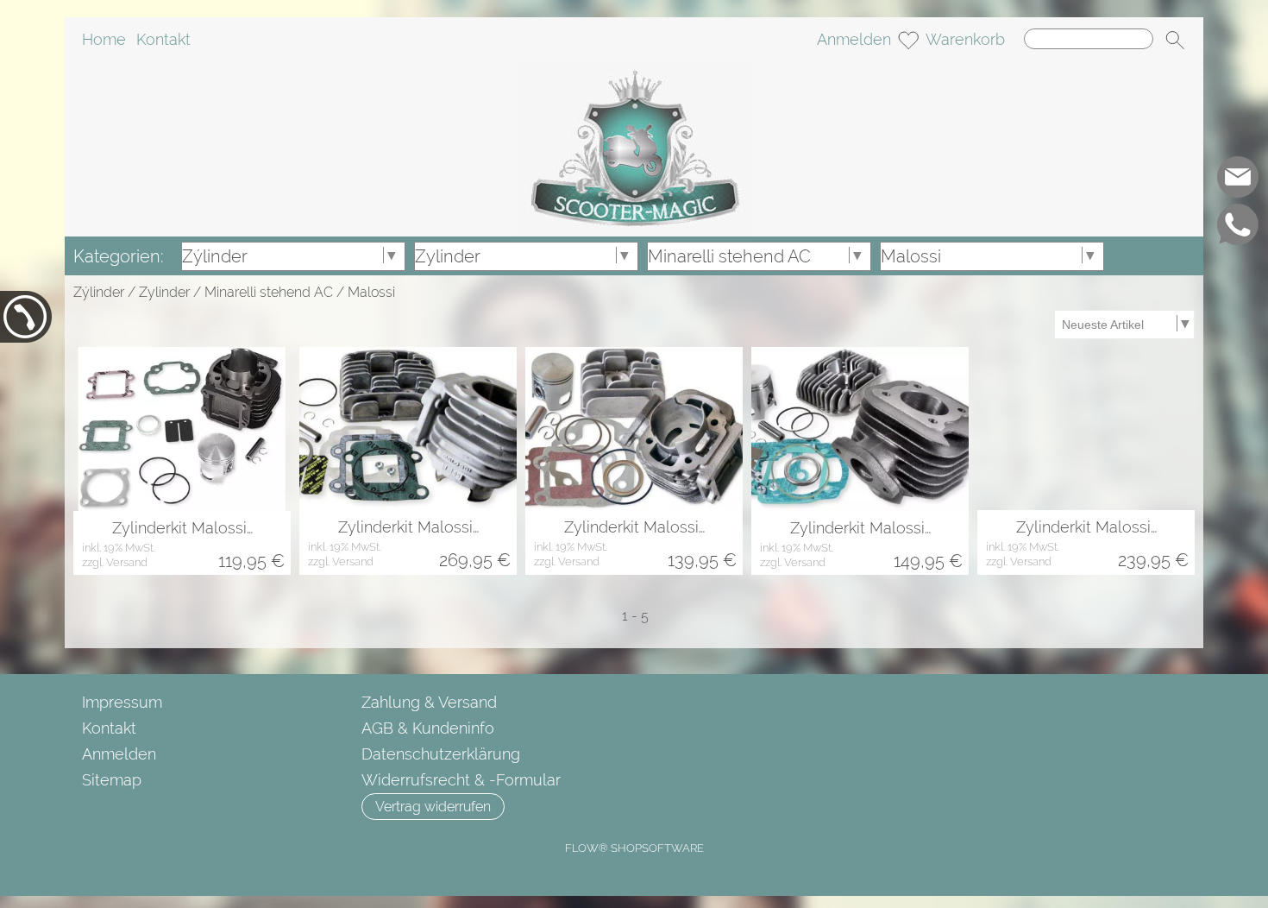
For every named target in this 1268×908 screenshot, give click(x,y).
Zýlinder (98, 292)
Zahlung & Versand (429, 702)
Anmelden (854, 39)
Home (104, 39)
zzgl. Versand (115, 562)
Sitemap (111, 780)
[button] (1175, 39)
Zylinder (164, 292)
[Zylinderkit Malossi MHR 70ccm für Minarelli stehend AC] (408, 428)
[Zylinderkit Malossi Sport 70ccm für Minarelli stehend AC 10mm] (182, 429)
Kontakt (163, 39)
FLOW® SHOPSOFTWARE (634, 848)
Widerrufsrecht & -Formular (461, 780)
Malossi (371, 292)
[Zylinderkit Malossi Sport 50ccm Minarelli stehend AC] (860, 429)
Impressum (122, 702)
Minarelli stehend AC (268, 292)
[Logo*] (634, 68)
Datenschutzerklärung (440, 754)
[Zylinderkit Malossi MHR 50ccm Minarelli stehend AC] (1086, 428)
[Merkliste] (908, 39)
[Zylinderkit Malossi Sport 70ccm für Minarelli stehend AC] (634, 428)
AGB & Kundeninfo (427, 728)
